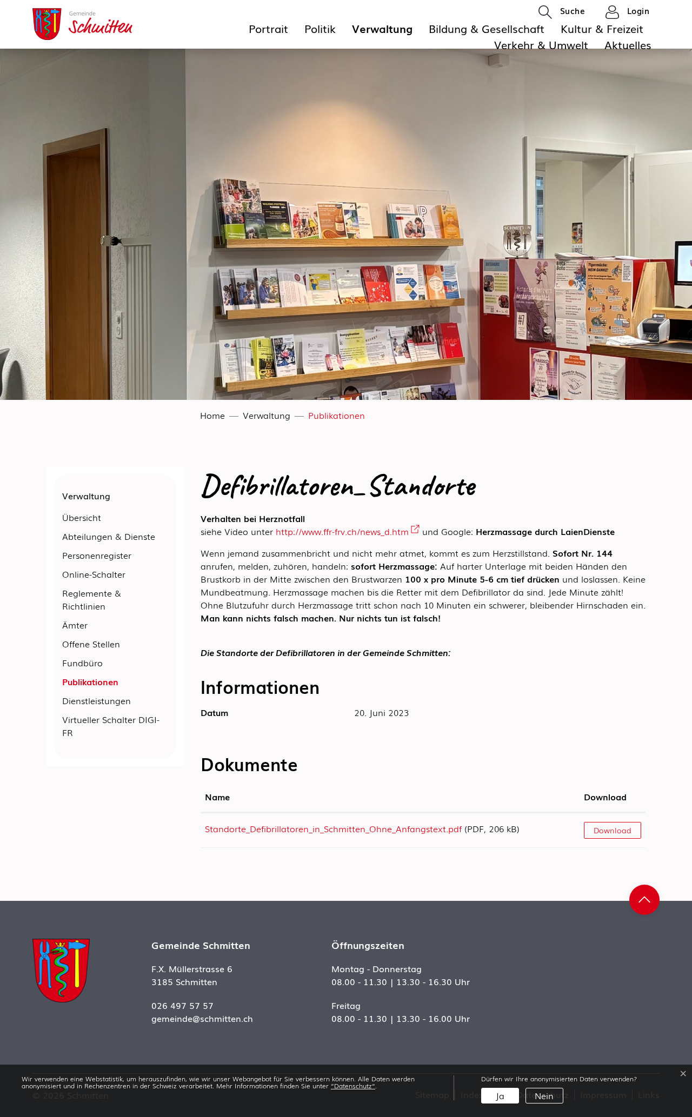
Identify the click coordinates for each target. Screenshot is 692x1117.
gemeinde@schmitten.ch (202, 1018)
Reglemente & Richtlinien (91, 599)
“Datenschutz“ (353, 1086)
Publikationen (90, 683)
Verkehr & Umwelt (541, 44)
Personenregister (96, 555)
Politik (320, 28)
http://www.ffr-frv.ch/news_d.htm (348, 531)
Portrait (268, 28)
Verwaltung (382, 28)
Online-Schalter (93, 573)
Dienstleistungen (96, 700)
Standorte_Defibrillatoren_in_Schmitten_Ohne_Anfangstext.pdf (333, 828)
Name (217, 796)
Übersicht (81, 517)
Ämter (75, 624)
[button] (561, 11)
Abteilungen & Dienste (108, 536)
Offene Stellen (91, 643)
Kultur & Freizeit (602, 28)
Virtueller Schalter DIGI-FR (110, 726)
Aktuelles (627, 44)
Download (605, 796)
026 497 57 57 (182, 1005)
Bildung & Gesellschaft (486, 28)
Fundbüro (82, 662)
